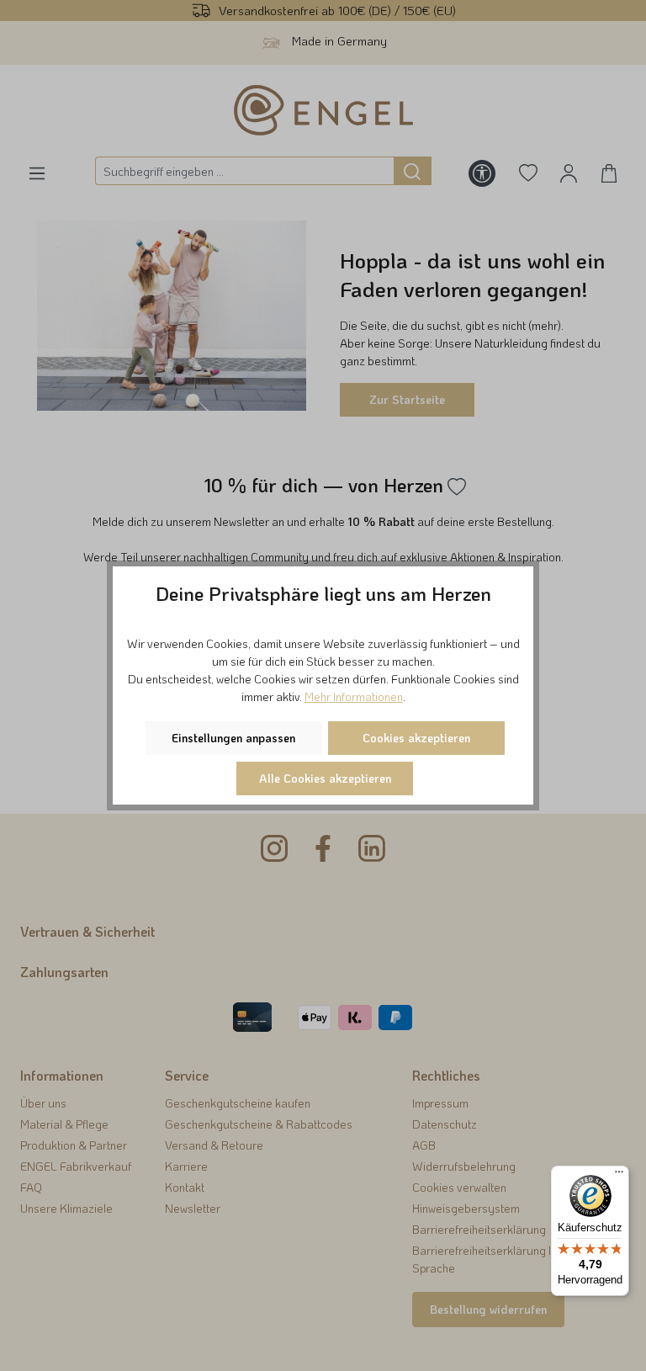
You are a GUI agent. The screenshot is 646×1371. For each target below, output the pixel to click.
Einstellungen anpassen (233, 738)
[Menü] (619, 1176)
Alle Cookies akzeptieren (325, 778)
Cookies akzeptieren (416, 738)
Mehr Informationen (353, 696)
